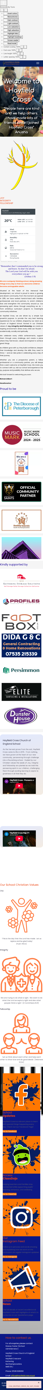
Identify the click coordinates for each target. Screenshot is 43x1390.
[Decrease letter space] (21, 57)
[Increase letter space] (24, 57)
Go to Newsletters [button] (11, 1319)
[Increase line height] (22, 53)
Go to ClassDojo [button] (10, 1194)
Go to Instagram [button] (10, 1257)
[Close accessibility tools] (6, 10)
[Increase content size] (25, 47)
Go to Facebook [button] (10, 1131)
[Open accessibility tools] (3, 3)
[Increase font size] (20, 50)
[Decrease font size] (17, 50)
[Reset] (2, 10)
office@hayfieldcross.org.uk (23, 1375)
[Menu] (37, 63)
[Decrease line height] (18, 53)
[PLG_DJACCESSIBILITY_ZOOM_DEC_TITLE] (22, 47)
